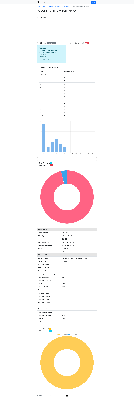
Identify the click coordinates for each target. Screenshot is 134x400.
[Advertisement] (67, 31)
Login (93, 2)
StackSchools (44, 2)
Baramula (57, 6)
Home (38, 6)
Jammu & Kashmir (47, 6)
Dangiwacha (65, 6)
